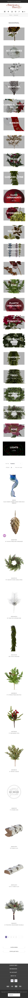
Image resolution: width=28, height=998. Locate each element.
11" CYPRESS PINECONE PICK (14, 695)
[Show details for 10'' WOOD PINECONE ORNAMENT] (14, 523)
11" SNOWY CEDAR (14, 771)
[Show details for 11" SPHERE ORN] (14, 792)
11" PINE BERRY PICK (14, 733)
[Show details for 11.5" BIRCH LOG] (14, 830)
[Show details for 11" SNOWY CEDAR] (14, 753)
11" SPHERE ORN (14, 810)
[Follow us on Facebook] (16, 980)
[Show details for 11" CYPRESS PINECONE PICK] (14, 677)
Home (10, 15)
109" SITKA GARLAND (14, 656)
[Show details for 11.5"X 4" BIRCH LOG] (14, 869)
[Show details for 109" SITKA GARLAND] (14, 638)
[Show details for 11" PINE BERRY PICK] (14, 715)
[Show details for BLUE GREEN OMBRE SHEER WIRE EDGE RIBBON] (14, 484)
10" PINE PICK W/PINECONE (14, 618)
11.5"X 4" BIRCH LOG (14, 886)
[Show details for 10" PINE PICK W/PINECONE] (14, 600)
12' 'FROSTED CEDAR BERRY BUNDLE (14, 925)
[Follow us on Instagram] (12, 980)
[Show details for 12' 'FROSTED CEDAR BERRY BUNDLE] (14, 907)
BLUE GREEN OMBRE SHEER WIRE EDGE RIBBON (14, 502)
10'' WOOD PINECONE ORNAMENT (14, 541)
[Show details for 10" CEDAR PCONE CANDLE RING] (14, 562)
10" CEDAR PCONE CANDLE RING (14, 579)
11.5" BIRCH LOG (14, 848)
